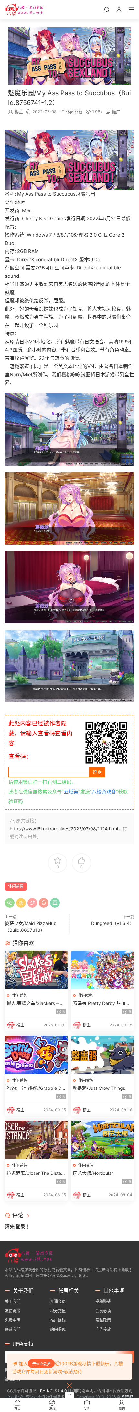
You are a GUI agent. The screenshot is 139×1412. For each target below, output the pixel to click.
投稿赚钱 (103, 1301)
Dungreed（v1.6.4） (112, 923)
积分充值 (58, 1310)
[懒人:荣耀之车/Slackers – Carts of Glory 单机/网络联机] (36, 970)
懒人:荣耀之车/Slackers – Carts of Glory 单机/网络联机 (36, 1003)
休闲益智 (74, 111)
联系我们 (12, 1329)
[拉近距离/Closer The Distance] (36, 1140)
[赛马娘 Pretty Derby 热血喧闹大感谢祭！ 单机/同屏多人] (102, 970)
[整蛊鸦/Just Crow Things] (102, 1055)
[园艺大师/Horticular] (102, 1140)
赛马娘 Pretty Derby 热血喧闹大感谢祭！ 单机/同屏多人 (101, 1003)
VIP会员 (44, 1363)
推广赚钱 (58, 1320)
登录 (20, 1226)
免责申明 (12, 1320)
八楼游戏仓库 (24, 9)
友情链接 (12, 1310)
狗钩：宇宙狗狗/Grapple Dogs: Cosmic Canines (35, 1088)
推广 (116, 111)
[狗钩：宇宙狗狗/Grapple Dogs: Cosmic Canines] (36, 1055)
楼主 (19, 111)
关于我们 (12, 1301)
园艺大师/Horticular (93, 1173)
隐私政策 (103, 1320)
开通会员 (58, 1301)
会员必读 (103, 1310)
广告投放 (103, 1329)
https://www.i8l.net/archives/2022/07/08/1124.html (64, 828)
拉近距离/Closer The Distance (35, 1173)
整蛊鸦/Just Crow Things (99, 1088)
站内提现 (58, 1329)
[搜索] (107, 9)
